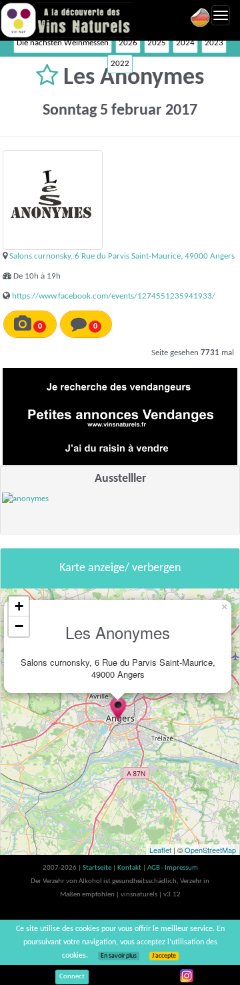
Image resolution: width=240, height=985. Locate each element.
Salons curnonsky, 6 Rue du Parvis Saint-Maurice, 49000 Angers (122, 256)
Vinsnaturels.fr (66, 20)
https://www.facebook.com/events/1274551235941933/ (113, 296)
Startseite (98, 868)
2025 (156, 43)
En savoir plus (119, 956)
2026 (128, 43)
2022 (120, 63)
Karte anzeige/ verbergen (120, 568)
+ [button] (19, 606)
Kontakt (130, 868)
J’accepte (164, 956)
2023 (214, 43)
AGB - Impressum (172, 868)
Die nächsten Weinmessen (63, 43)
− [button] (19, 626)
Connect (72, 976)
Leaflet (160, 849)
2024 (185, 43)
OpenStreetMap (210, 849)
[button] (49, 78)
